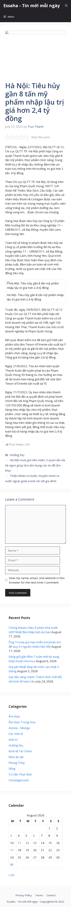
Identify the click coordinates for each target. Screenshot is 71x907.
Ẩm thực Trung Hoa (22, 722)
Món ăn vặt (16, 757)
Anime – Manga (19, 728)
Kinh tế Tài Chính (20, 751)
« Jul (11, 875)
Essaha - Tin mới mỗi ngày (31, 5)
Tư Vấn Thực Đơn (20, 774)
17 (12, 850)
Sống (12, 769)
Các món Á (16, 734)
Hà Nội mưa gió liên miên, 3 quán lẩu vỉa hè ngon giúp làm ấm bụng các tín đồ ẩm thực (35, 465)
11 (19, 843)
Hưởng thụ (17, 455)
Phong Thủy (17, 763)
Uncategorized (19, 780)
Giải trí (13, 740)
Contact (51, 895)
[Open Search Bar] (66, 5)
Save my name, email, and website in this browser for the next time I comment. (37, 580)
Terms (39, 895)
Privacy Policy (24, 895)
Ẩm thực (14, 716)
